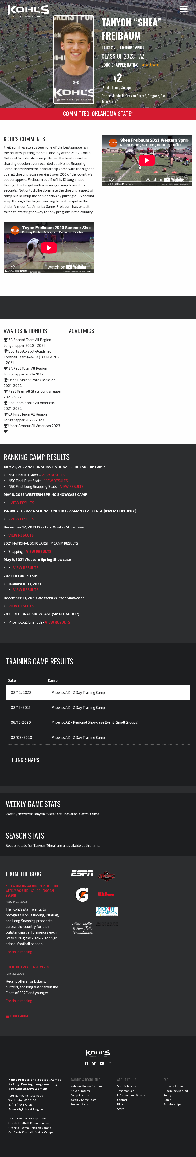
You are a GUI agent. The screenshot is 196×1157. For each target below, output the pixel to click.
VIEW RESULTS (53, 475)
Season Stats (79, 1104)
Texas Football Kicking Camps (28, 1118)
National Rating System (86, 1085)
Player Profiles (80, 1090)
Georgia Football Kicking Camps (29, 1127)
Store (120, 1108)
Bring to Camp (173, 1085)
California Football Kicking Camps (31, 1132)
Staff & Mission (127, 1085)
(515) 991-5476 (22, 1104)
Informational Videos (131, 1095)
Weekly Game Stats (84, 1099)
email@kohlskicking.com (28, 1109)
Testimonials (126, 1090)
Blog (120, 1104)
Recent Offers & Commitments (27, 966)
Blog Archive (19, 1015)
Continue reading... (20, 952)
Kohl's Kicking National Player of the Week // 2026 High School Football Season (32, 890)
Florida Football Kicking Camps (29, 1122)
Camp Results (80, 1095)
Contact (122, 1099)
